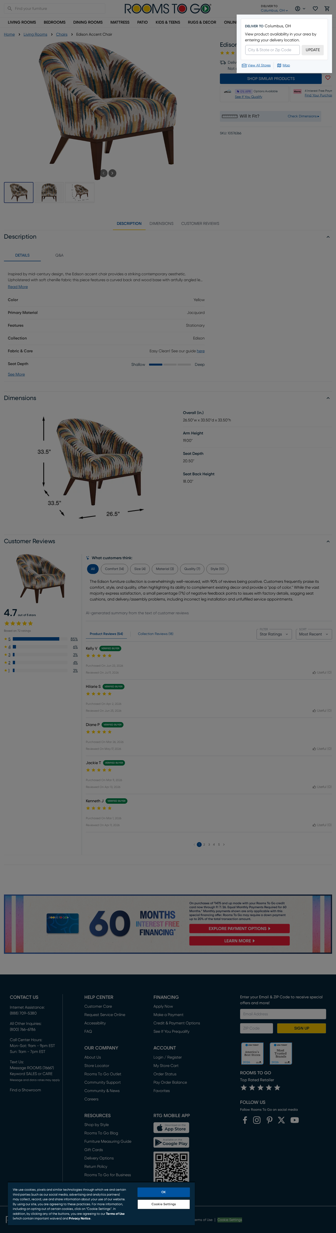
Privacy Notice (80, 1218)
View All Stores (259, 65)
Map (286, 65)
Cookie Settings (164, 1204)
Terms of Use (115, 1214)
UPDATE (313, 50)
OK (163, 1192)
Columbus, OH (278, 26)
